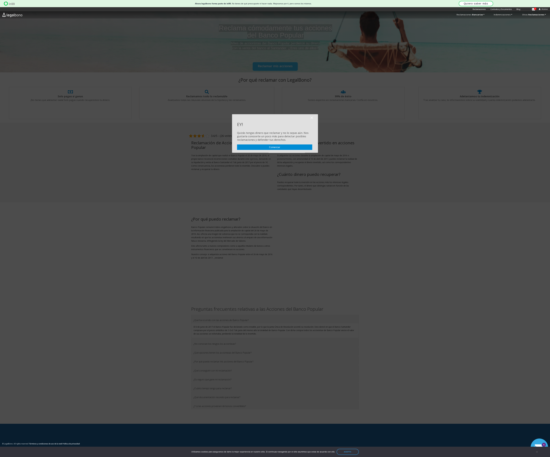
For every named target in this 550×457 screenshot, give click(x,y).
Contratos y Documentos (501, 9)
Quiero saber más (476, 3)
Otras (533, 14)
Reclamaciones (479, 9)
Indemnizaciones (502, 14)
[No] (537, 451)
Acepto (347, 452)
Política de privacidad (71, 444)
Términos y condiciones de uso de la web (45, 444)
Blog (518, 9)
